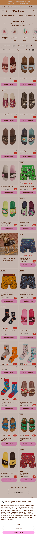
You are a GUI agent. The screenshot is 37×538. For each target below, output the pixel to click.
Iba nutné (18, 524)
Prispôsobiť (18, 528)
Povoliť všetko (18, 532)
